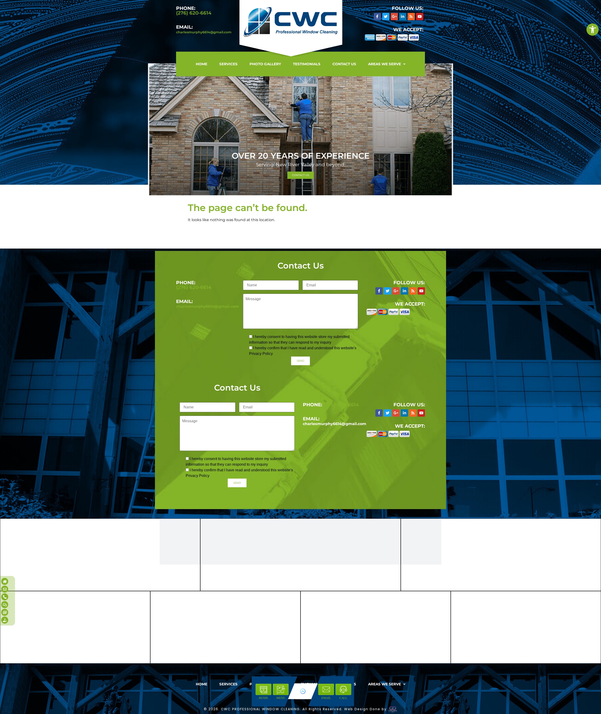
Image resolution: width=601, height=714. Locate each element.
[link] (592, 29)
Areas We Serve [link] (384, 64)
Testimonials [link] (306, 64)
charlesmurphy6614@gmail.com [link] (203, 32)
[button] (387, 64)
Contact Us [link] (344, 64)
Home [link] (201, 64)
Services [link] (228, 64)
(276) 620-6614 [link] (194, 13)
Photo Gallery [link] (265, 64)
